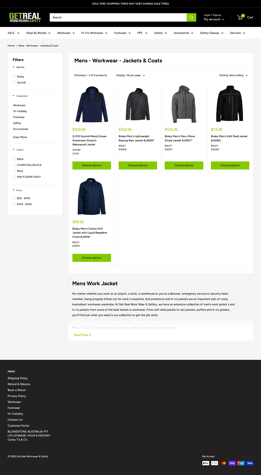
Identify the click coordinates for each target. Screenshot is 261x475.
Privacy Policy (17, 396)
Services (235, 33)
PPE (140, 33)
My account (212, 19)
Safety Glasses (209, 33)
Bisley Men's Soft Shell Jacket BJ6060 (229, 138)
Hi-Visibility (15, 414)
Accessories (181, 33)
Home (11, 45)
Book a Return (17, 390)
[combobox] (118, 17)
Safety (158, 33)
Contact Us (15, 419)
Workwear (64, 33)
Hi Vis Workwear (92, 33)
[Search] (191, 17)
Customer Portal (18, 425)
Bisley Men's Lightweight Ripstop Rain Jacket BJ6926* (136, 138)
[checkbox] (35, 76)
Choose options (91, 165)
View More (20, 137)
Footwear (120, 33)
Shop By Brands (36, 33)
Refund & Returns (19, 384)
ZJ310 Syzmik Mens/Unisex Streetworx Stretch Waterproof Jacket (89, 140)
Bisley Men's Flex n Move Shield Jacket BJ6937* (180, 138)
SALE (11, 33)
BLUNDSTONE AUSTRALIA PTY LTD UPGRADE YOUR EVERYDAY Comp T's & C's (29, 435)
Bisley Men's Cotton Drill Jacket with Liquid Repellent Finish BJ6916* (89, 233)
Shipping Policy (18, 378)
